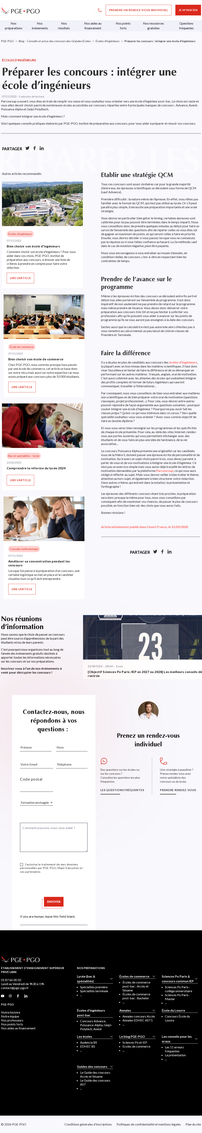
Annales (125, 1010)
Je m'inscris (188, 10)
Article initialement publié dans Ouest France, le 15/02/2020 (144, 527)
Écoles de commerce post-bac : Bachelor (136, 996)
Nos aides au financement (18, 1028)
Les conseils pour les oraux (177, 1039)
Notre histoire (10, 1012)
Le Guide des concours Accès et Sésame (95, 1074)
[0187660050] (100, 10)
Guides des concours (92, 1066)
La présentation (175, 1055)
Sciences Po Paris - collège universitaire (178, 989)
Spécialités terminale (94, 991)
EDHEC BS (87, 1046)
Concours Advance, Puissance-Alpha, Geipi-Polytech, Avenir (96, 1025)
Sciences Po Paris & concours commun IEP (178, 978)
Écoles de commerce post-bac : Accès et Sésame (136, 986)
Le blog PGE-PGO (132, 1036)
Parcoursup (164, 470)
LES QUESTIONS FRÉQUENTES (122, 790)
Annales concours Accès (139, 1016)
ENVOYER (53, 901)
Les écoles (84, 1036)
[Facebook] (34, 148)
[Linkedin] (42, 148)
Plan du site (193, 1124)
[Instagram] (10, 996)
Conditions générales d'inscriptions (88, 1124)
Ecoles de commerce (136, 1046)
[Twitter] (27, 148)
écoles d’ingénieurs (183, 362)
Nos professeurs (12, 1020)
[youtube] (2, 996)
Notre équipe (10, 1016)
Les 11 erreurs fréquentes (174, 1049)
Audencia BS (88, 1042)
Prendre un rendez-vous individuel (138, 10)
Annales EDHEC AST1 (138, 1020)
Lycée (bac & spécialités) (86, 978)
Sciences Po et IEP (135, 1042)
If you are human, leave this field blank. (48, 916)
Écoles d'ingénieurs (19, 60)
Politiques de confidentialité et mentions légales (149, 1124)
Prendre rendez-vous (178, 790)
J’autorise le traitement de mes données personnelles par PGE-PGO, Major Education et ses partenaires (51, 868)
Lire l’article (20, 278)
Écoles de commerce (134, 976)
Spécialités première (94, 987)
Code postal (31, 779)
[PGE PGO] (20, 10)
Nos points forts (12, 1024)
